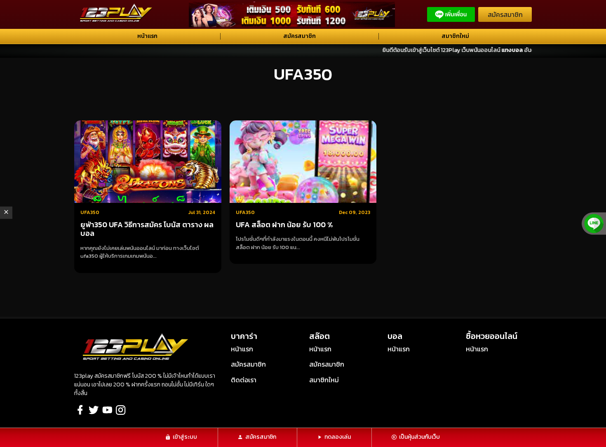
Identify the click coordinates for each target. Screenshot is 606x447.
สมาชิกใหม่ (455, 36)
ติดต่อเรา (243, 379)
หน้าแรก (147, 36)
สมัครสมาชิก (505, 14)
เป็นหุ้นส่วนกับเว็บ (419, 437)
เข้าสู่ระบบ (185, 437)
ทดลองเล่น (337, 437)
